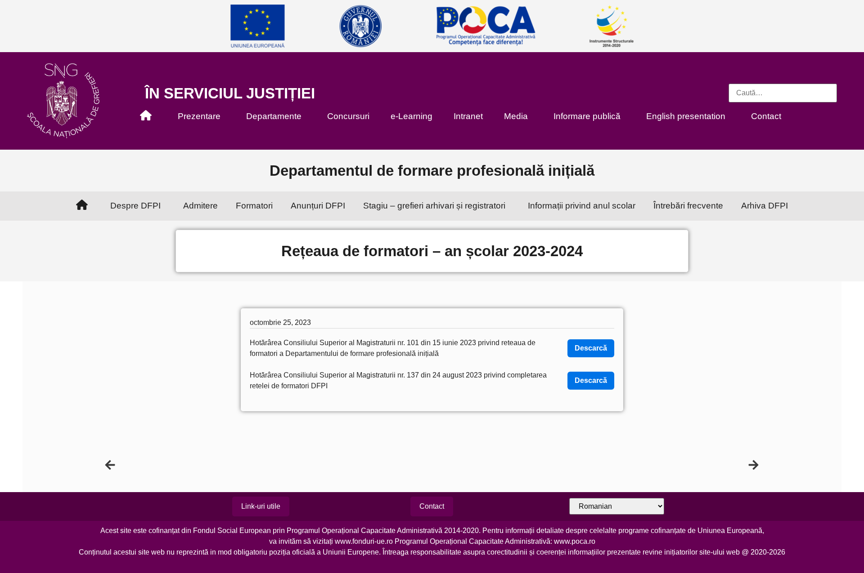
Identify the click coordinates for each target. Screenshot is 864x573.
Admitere (200, 205)
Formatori (254, 205)
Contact (766, 116)
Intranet (468, 116)
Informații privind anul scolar (581, 205)
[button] (431, 506)
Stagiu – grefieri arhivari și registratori (434, 205)
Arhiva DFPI (764, 205)
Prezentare (199, 116)
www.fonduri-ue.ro (364, 541)
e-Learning (411, 116)
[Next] (596, 465)
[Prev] (268, 465)
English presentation (685, 116)
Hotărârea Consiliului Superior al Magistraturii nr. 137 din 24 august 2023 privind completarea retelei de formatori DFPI (398, 380)
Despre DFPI (135, 205)
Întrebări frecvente (688, 205)
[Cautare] (783, 93)
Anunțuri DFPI (318, 205)
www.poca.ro (574, 541)
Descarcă (591, 348)
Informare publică (587, 116)
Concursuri (348, 116)
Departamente (274, 116)
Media (516, 116)
